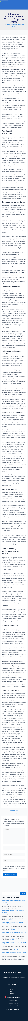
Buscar (3, 891)
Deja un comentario (9, 24)
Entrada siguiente (14, 813)
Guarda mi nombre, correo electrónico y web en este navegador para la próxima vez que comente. (14, 868)
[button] (18, 4)
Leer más (19, 908)
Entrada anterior (14, 810)
